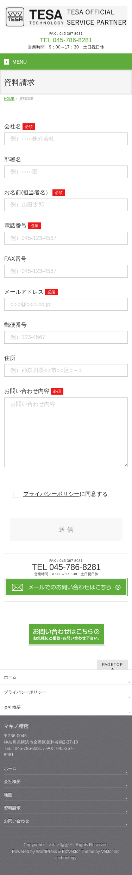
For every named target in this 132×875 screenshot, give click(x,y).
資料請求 (12, 807)
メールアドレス (24, 292)
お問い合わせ (16, 820)
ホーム (10, 677)
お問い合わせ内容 (26, 391)
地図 (8, 794)
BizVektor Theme (78, 851)
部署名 (12, 159)
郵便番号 (15, 325)
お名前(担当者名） (27, 192)
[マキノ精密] (66, 19)
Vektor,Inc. (110, 851)
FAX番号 (15, 259)
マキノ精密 (58, 844)
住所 (9, 358)
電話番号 (15, 225)
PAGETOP (112, 664)
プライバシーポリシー (51, 494)
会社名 (12, 126)
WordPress (46, 851)
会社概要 (12, 707)
